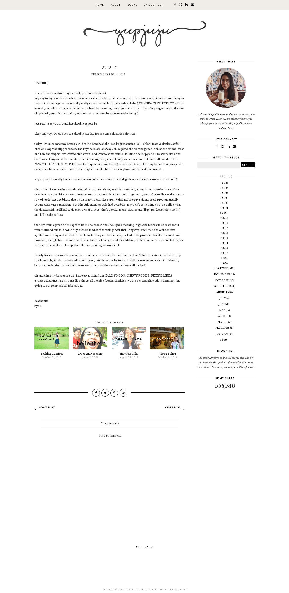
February (222, 327)
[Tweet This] (105, 393)
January (222, 333)
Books (132, 4)
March (222, 321)
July (222, 298)
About (115, 4)
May (222, 310)
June (222, 304)
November (222, 274)
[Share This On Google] (123, 393)
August (222, 292)
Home (100, 4)
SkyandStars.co (177, 589)
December (222, 268)
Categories (153, 4)
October (222, 280)
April (222, 316)
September (222, 286)
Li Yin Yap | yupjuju (135, 589)
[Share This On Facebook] (96, 393)
